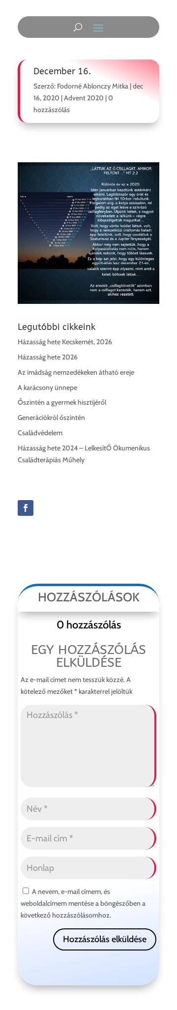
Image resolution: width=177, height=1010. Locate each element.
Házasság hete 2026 (48, 357)
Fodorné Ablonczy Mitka (92, 86)
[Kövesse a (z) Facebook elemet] (25, 508)
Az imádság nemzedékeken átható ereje (76, 372)
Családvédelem (40, 432)
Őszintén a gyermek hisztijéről (62, 402)
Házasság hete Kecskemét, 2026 (65, 341)
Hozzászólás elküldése (105, 939)
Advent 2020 (84, 97)
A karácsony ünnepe (47, 387)
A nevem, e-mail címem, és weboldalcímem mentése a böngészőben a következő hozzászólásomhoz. (83, 903)
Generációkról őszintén (51, 417)
